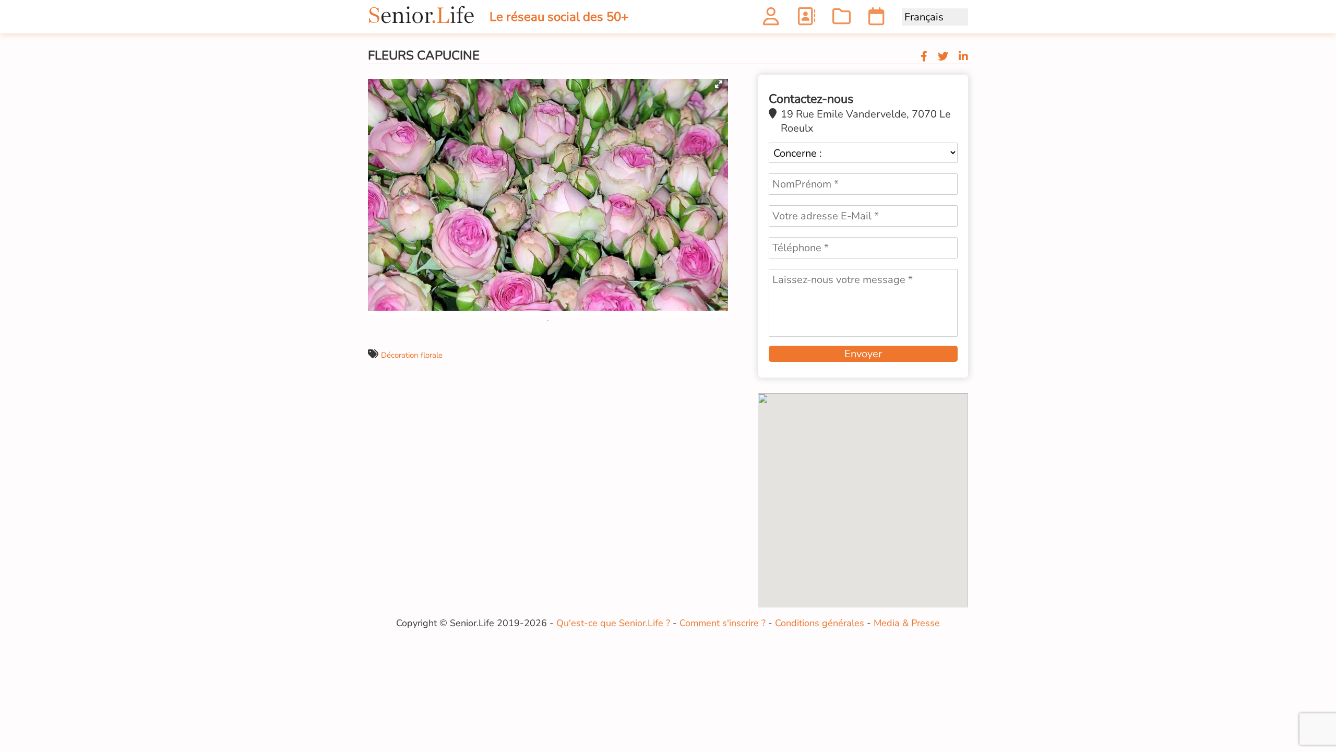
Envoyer (863, 354)
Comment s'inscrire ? (722, 623)
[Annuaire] (806, 20)
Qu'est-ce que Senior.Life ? (613, 623)
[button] (718, 84)
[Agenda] (876, 20)
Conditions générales (819, 623)
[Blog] (841, 20)
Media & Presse (907, 623)
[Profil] (771, 20)
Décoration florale (412, 355)
